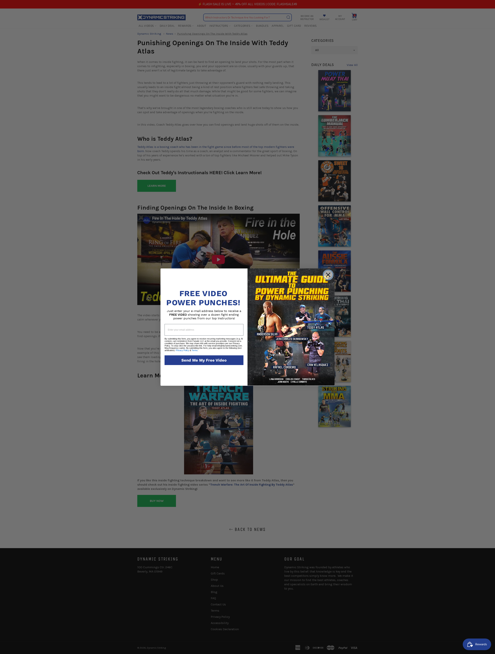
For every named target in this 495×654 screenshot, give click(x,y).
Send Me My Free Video (204, 360)
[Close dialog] (328, 275)
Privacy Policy (182, 350)
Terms (195, 350)
